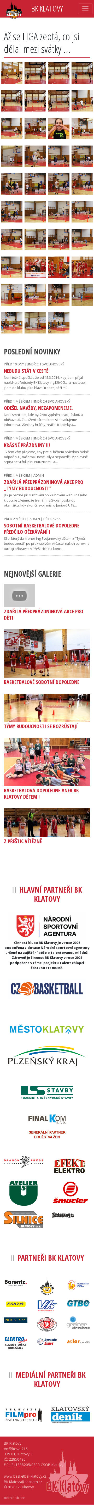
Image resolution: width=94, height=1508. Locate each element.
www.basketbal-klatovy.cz (25, 1476)
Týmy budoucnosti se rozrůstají (41, 726)
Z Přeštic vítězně (23, 841)
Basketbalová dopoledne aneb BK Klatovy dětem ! (41, 793)
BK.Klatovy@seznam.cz (23, 1481)
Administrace (14, 1497)
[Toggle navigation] (85, 8)
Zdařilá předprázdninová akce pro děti (43, 614)
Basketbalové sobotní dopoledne (41, 682)
